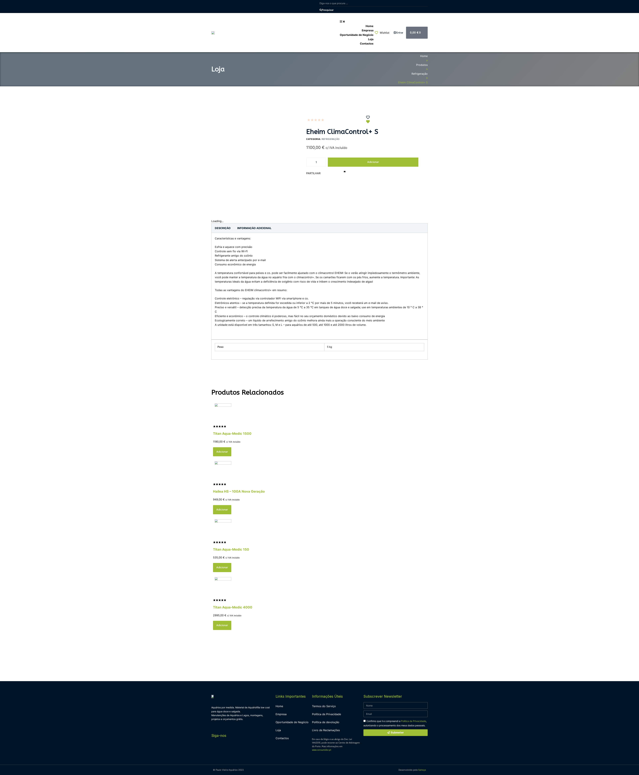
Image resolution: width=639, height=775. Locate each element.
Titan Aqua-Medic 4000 (232, 607)
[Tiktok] (244, 748)
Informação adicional (254, 228)
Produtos (422, 65)
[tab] (223, 228)
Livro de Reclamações (326, 730)
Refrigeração (420, 73)
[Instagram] (222, 748)
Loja (278, 730)
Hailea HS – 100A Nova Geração (239, 491)
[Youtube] (229, 748)
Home (424, 56)
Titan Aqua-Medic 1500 (232, 434)
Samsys (422, 769)
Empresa (281, 714)
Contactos (282, 738)
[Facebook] (214, 748)
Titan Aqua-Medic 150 (231, 549)
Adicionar (373, 162)
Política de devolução (325, 722)
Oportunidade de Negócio (292, 722)
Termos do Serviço (324, 706)
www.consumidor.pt (321, 749)
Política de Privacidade (326, 714)
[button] (327, 174)
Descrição (223, 228)
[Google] (237, 748)
